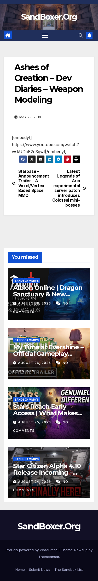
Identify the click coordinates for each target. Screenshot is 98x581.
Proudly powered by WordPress (32, 550)
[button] (81, 35)
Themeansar (48, 557)
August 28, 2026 (35, 303)
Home (20, 569)
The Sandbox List (68, 569)
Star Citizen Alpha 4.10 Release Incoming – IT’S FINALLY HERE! (46, 472)
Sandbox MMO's (27, 280)
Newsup (81, 550)
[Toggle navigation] (45, 35)
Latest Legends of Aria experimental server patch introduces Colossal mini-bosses (66, 188)
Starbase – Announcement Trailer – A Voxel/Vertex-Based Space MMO (33, 183)
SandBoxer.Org (49, 17)
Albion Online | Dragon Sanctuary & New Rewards (48, 294)
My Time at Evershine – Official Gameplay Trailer (48, 353)
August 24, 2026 (35, 482)
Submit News (39, 569)
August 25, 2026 (35, 422)
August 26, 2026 (35, 363)
